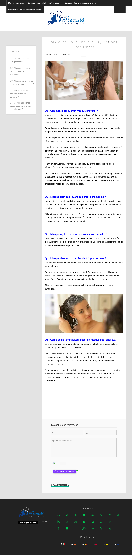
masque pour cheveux (103, 340)
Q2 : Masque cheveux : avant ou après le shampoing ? (20, 71)
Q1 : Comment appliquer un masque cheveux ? (21, 60)
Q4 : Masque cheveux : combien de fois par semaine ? (20, 93)
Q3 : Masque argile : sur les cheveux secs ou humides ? (22, 82)
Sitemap (43, 522)
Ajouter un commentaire (65, 471)
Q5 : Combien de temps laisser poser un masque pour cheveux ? (20, 106)
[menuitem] (16, 3)
